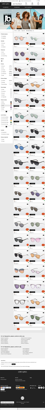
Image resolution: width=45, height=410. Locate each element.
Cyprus (38, 0)
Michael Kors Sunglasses (25, 339)
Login (32, 4)
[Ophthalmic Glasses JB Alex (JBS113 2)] (21, 177)
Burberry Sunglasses (25, 343)
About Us (2, 377)
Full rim (3, 80)
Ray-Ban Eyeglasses (4, 348)
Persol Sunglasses (4, 340)
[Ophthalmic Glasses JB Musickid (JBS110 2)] (21, 208)
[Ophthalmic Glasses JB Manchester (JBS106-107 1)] (21, 255)
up (43, 402)
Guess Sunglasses (24, 340)
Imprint (12, 404)
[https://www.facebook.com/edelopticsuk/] (39, 388)
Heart (3, 89)
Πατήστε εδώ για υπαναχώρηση (7, 402)
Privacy (9, 404)
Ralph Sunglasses (24, 341)
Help (31, 377)
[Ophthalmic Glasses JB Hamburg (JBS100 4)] (21, 162)
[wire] (3, 389)
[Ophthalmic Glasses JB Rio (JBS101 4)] (21, 239)
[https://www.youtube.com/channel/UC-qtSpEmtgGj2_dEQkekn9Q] (43, 388)
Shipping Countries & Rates (20, 380)
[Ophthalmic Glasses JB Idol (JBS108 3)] (21, 193)
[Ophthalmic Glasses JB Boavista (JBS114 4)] (21, 131)
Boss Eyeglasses (26, 351)
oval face (4, 91)
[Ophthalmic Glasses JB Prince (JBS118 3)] (21, 38)
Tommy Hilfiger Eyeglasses (28, 352)
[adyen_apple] (10, 387)
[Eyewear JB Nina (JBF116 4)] (21, 301)
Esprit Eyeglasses (26, 353)
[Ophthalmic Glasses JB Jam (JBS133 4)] (21, 224)
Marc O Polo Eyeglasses (5, 352)
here (29, 366)
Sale (3, 52)
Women (3, 43)
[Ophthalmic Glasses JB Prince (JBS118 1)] (21, 53)
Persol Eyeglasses (26, 348)
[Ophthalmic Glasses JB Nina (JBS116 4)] (21, 286)
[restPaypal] (7, 387)
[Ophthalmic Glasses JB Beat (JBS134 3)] (21, 317)
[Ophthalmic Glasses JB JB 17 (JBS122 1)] (21, 146)
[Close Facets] (6, 30)
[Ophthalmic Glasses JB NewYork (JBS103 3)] (21, 84)
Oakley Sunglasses (4, 339)
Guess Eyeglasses (26, 349)
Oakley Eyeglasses (4, 349)
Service (16, 377)
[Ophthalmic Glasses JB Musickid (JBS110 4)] (21, 69)
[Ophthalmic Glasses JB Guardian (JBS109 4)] (21, 100)
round (3, 66)
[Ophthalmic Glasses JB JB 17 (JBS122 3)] (21, 115)
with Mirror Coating (5, 134)
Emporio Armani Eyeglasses (6, 353)
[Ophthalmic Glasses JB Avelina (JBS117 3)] (21, 270)
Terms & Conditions (4, 404)
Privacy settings (3, 379)
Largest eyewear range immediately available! (10, 0)
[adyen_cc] (1, 387)
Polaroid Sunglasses (4, 343)
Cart (38, 4)
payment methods (18, 379)
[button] (5, 4)
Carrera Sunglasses (4, 341)
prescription (4, 132)
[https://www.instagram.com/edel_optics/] (41, 388)
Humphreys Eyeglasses (5, 351)
